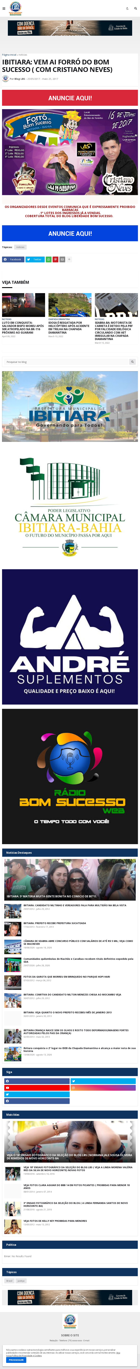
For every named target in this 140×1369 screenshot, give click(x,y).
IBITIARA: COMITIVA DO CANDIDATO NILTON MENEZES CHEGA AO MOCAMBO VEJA (72, 994)
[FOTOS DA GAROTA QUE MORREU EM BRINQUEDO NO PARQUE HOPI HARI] (12, 982)
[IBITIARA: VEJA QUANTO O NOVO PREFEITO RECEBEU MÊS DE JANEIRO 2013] (12, 1018)
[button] (4, 8)
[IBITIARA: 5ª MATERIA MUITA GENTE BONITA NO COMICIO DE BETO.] (70, 880)
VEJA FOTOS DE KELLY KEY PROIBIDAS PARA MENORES (55, 1221)
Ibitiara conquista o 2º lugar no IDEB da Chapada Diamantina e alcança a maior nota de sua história (80, 1050)
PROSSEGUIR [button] (16, 1360)
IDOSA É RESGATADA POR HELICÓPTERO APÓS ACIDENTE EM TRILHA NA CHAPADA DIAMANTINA (68, 327)
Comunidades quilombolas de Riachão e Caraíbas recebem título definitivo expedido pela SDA (78, 960)
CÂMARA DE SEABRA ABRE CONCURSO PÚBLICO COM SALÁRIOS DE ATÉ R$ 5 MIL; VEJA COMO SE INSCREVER (78, 942)
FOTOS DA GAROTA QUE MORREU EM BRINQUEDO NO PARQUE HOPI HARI (67, 976)
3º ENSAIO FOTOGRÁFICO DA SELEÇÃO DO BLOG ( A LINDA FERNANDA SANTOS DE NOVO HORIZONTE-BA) (76, 1204)
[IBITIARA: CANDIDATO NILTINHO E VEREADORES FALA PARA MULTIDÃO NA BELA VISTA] (12, 911)
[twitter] (103, 1081)
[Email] (62, 259)
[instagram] (103, 1088)
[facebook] (37, 1081)
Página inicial (9, 55)
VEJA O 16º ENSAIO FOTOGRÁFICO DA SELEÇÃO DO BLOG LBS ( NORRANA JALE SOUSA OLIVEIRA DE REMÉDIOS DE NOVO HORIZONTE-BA (69, 1157)
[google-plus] (103, 1094)
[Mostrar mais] (69, 259)
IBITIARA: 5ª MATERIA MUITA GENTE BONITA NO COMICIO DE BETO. (52, 896)
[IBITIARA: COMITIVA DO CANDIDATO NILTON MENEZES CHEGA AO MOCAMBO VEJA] (12, 1000)
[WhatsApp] (49, 259)
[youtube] (37, 1088)
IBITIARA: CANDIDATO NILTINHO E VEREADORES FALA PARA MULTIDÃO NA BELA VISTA (75, 905)
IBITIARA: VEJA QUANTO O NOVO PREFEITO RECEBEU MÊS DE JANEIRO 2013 (68, 1012)
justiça (21, 1280)
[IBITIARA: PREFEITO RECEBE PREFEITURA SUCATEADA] (12, 929)
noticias (23, 55)
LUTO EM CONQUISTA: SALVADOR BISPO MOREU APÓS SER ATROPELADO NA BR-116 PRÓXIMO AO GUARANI (23, 327)
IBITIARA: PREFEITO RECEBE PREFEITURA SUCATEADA (55, 923)
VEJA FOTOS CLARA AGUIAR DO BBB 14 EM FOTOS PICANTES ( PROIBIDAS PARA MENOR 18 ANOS (77, 1187)
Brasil (9, 1280)
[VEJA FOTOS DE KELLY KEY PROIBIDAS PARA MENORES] (12, 1227)
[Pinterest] (55, 259)
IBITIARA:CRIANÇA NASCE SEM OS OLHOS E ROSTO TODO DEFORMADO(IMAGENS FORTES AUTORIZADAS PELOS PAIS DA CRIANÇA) (76, 1032)
